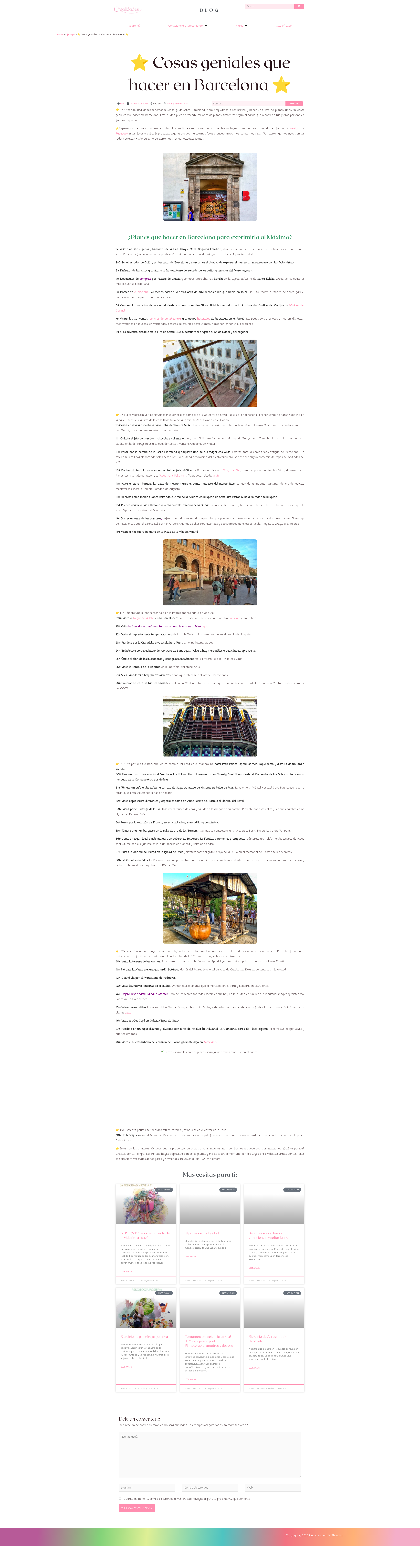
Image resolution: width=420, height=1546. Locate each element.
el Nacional (141, 292)
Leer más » (126, 1271)
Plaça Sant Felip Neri (172, 475)
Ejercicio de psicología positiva (144, 1336)
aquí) (215, 475)
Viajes (239, 25)
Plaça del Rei (231, 470)
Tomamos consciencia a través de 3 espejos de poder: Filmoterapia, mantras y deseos (209, 1340)
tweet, (293, 128)
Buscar (294, 103)
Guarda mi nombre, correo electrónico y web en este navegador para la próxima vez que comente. (187, 1499)
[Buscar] (299, 6)
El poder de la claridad (202, 1233)
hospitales (203, 318)
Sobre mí (134, 25)
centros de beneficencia (165, 318)
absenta (235, 618)
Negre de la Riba (144, 618)
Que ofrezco (284, 25)
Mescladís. (210, 1042)
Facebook (122, 133)
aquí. (205, 626)
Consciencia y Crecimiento (185, 25)
